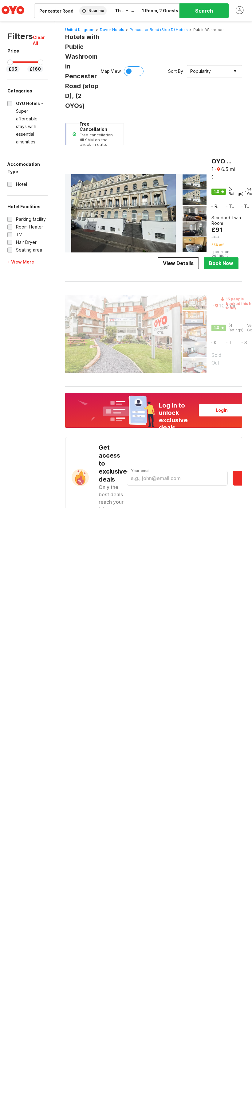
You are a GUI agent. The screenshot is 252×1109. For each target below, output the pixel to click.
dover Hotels (112, 29)
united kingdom (79, 29)
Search (204, 11)
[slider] (10, 62)
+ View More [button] (20, 261)
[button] (40, 40)
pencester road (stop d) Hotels (159, 29)
